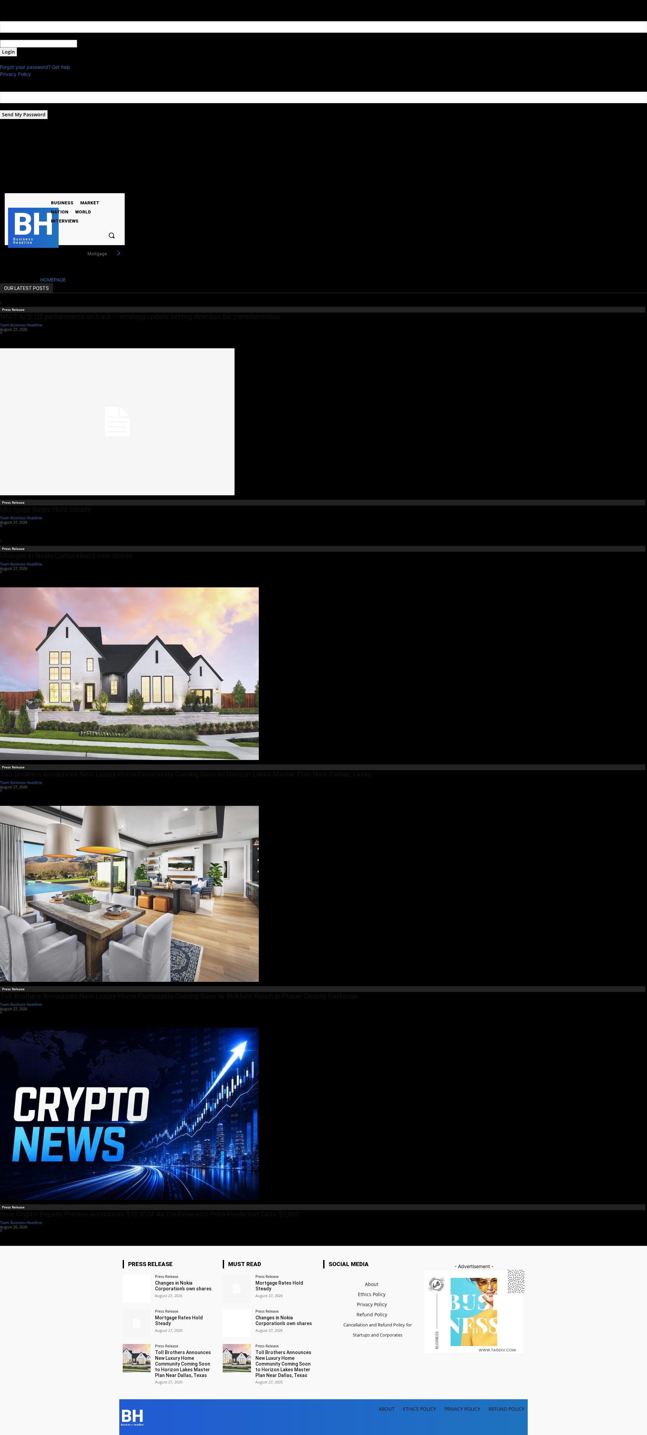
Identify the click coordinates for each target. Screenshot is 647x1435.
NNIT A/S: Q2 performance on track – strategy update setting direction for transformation (140, 317)
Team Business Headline (21, 324)
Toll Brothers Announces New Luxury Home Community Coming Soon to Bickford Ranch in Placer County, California (179, 996)
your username (16, 36)
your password (93, 44)
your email (11, 107)
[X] (72, 187)
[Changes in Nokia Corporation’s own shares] (137, 1288)
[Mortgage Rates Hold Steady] (323, 421)
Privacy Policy (15, 74)
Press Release (13, 309)
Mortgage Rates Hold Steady (45, 509)
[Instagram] (63, 187)
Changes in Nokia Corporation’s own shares (66, 556)
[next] (118, 253)
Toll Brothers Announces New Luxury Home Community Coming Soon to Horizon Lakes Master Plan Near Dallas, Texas (185, 774)
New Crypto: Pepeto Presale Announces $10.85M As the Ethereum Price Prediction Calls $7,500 (150, 1214)
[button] (111, 235)
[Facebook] (55, 187)
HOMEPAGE (53, 280)
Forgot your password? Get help (35, 67)
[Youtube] (80, 187)
